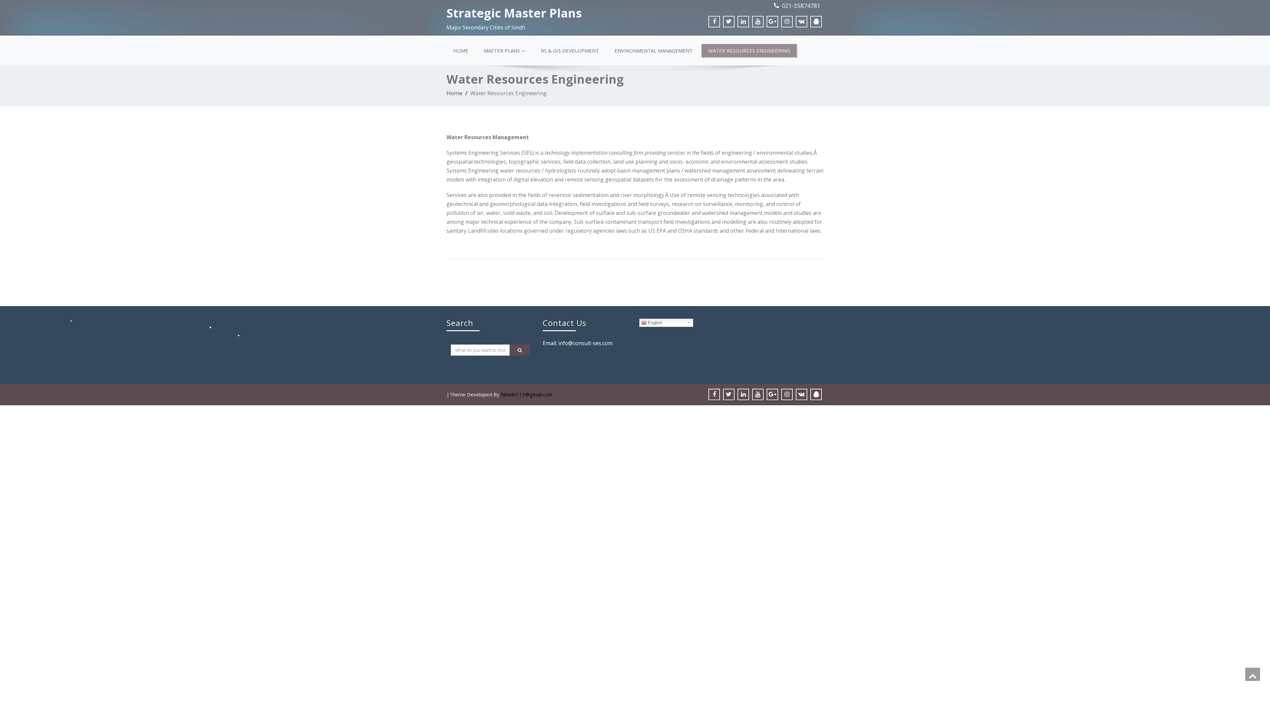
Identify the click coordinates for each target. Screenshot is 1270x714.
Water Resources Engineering (749, 50)
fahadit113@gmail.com (526, 394)
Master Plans (502, 50)
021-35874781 (801, 6)
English (654, 322)
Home (460, 50)
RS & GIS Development (570, 50)
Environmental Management (653, 50)
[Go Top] (1252, 674)
